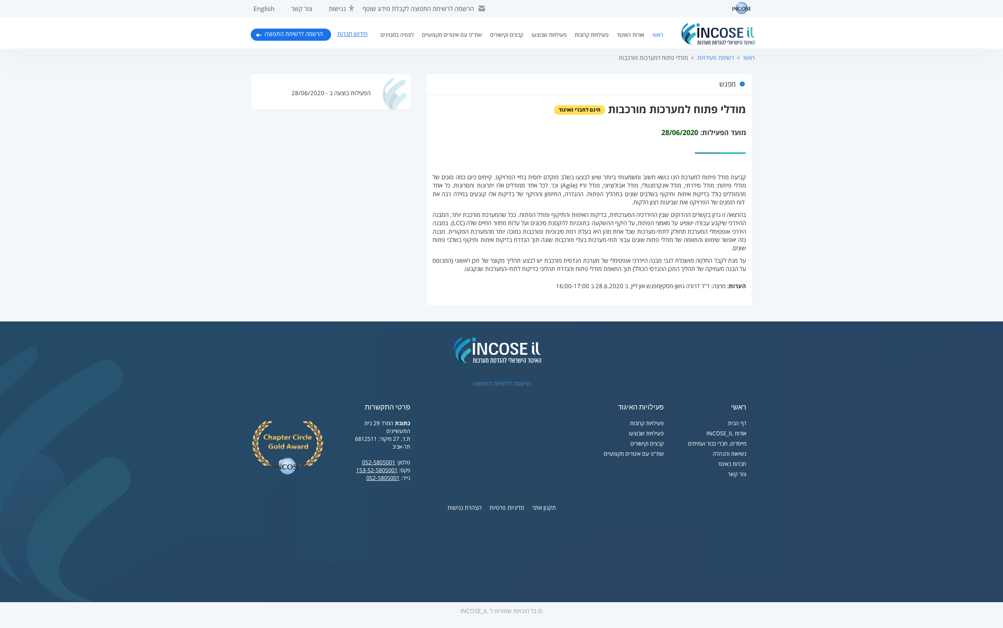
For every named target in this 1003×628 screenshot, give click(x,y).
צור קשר (301, 9)
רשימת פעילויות (715, 57)
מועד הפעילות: (723, 132)
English (264, 9)
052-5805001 (378, 462)
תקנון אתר (544, 507)
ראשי (657, 35)
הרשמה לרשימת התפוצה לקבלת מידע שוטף (418, 9)
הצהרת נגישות (464, 507)
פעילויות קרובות (591, 35)
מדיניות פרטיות (506, 507)
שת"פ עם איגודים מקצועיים (452, 35)
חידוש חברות (352, 34)
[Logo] (718, 34)
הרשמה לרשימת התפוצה (293, 34)
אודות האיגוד (630, 35)
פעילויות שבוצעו (549, 35)
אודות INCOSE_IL (726, 433)
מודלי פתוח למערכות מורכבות (653, 57)
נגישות (337, 9)
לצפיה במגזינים (397, 35)
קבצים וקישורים (506, 35)
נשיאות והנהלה (729, 454)
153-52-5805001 (377, 470)
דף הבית (737, 423)
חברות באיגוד (732, 464)
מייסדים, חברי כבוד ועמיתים (717, 443)
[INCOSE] (737, 8)
